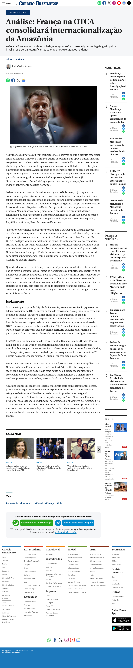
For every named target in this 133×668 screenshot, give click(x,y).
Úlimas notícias (73, 568)
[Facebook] (104, 4)
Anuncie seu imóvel (75, 558)
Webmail (49, 554)
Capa (4, 557)
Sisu (25, 582)
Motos (92, 575)
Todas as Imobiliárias (75, 589)
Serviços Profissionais (54, 583)
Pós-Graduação (30, 589)
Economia (5, 571)
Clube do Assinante (9, 616)
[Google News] (124, 4)
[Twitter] (109, 4)
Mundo (4, 574)
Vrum (93, 549)
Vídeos (92, 571)
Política (20, 59)
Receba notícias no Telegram (78, 522)
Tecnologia (6, 595)
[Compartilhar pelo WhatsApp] (123, 99)
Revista (114, 580)
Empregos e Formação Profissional (54, 575)
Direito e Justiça (8, 606)
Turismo (5, 599)
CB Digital (6, 609)
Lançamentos (73, 565)
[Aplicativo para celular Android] (121, 628)
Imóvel (72, 549)
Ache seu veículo (96, 554)
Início (9, 59)
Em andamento (29, 608)
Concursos (30, 596)
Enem (26, 568)
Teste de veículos (96, 565)
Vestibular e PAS (30, 578)
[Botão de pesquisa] (14, 3)
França (50, 503)
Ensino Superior (30, 558)
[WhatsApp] (99, 4)
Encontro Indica (117, 587)
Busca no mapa (73, 561)
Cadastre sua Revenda (98, 585)
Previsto (27, 605)
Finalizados (28, 615)
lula (60, 503)
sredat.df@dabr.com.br (66, 532)
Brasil (40, 503)
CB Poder (115, 561)
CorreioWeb (53, 549)
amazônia (12, 503)
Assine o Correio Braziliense (8, 621)
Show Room (72, 575)
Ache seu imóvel (74, 554)
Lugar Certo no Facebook (77, 585)
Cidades (5, 561)
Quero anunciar (51, 564)
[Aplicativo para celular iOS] (121, 620)
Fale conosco (29, 592)
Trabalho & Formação (32, 561)
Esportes (5, 581)
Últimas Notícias (30, 571)
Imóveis (49, 567)
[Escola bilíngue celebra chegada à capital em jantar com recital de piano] (120, 427)
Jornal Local (116, 558)
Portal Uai (115, 600)
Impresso (51, 591)
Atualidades (116, 584)
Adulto (48, 580)
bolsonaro (27, 503)
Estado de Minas (118, 597)
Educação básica (30, 554)
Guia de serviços (74, 571)
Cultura (27, 575)
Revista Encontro (117, 571)
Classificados (54, 558)
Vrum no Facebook (96, 578)
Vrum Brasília (116, 565)
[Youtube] (119, 4)
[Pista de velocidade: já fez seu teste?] (120, 486)
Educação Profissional (32, 585)
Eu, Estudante (32, 549)
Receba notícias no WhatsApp (36, 522)
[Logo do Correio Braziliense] (38, 3)
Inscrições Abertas (31, 612)
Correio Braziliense (9, 551)
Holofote (5, 592)
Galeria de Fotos (74, 582)
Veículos (49, 570)
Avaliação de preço (97, 568)
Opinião (5, 588)
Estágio (27, 565)
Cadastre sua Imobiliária (77, 592)
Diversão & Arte (8, 578)
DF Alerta (115, 554)
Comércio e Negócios (54, 586)
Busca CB (5, 613)
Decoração (72, 578)
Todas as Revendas (97, 582)
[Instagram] (114, 4)
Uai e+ (114, 604)
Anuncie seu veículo (97, 558)
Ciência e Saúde (8, 585)
